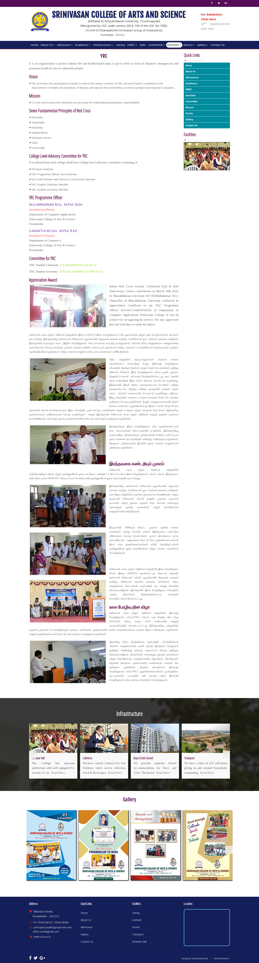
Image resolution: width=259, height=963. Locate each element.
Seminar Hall (139, 941)
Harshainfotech (221, 958)
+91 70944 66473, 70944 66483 (51, 922)
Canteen (137, 920)
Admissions (192, 77)
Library (120, 45)
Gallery (201, 45)
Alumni (187, 45)
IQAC (143, 45)
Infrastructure (102, 45)
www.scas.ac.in (42, 936)
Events (189, 113)
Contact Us (218, 45)
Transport (137, 934)
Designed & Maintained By (195, 958)
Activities (173, 45)
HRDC (131, 45)
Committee (155, 45)
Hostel (136, 927)
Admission (63, 45)
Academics (81, 45)
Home (34, 45)
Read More (64, 772)
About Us (47, 45)
